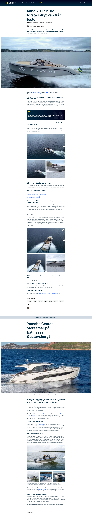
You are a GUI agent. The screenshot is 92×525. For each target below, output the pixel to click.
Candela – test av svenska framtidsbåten (36, 193)
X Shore (55, 301)
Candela (29, 301)
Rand (50, 301)
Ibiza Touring (42, 489)
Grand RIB (34, 415)
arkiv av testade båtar (37, 93)
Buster (44, 413)
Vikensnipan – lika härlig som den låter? (36, 194)
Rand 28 (47, 92)
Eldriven (40, 301)
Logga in (77, 2)
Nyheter (43, 2)
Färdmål (27, 2)
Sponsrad (30, 512)
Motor (45, 301)
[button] (64, 146)
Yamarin (49, 413)
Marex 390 (41, 424)
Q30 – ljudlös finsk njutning (33, 197)
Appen (38, 2)
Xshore (61, 301)
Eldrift (35, 301)
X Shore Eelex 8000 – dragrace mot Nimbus (37, 196)
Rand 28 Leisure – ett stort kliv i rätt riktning (49, 293)
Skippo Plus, (36, 92)
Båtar (23, 2)
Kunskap (33, 2)
